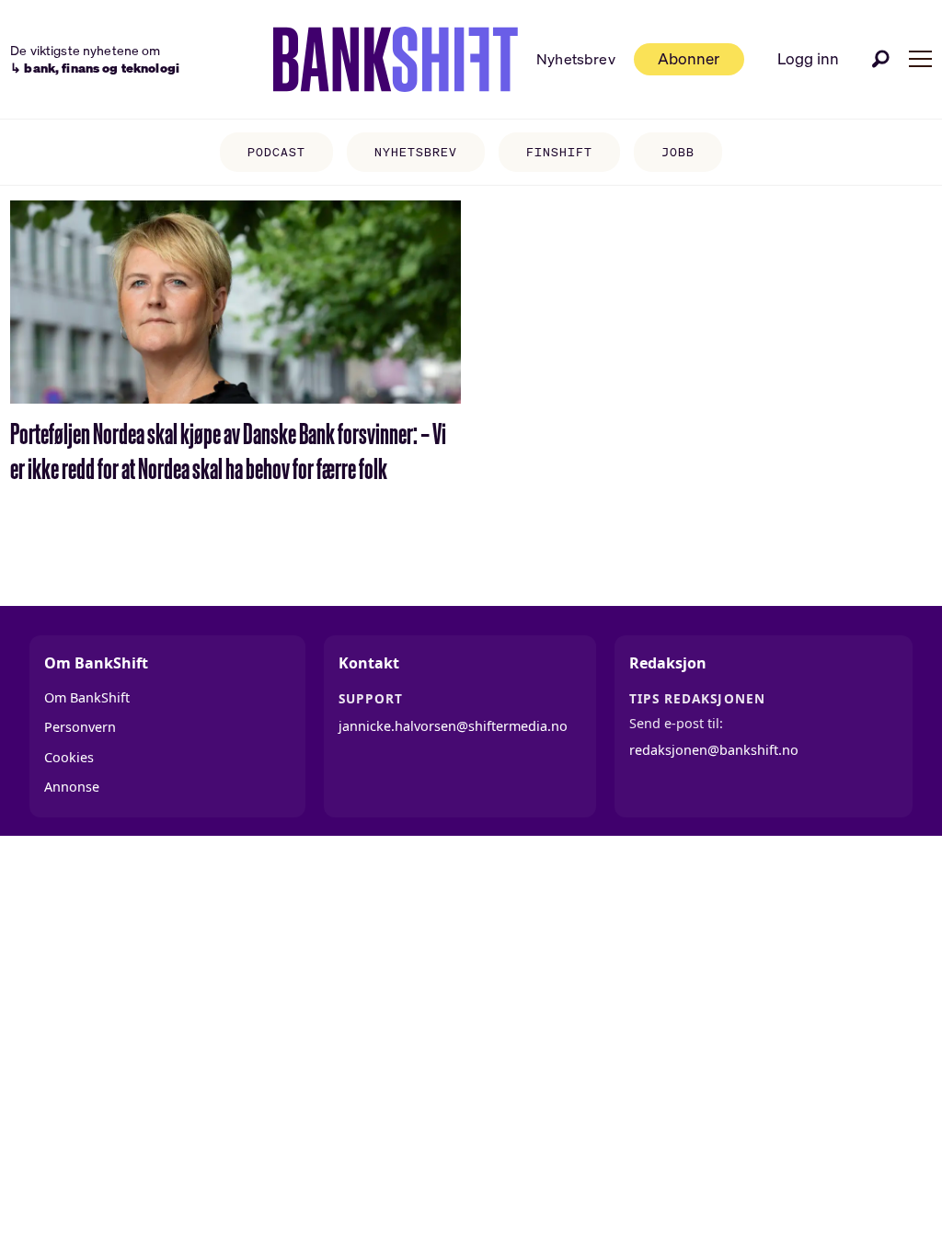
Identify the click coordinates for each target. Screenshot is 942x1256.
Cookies (69, 757)
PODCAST (276, 152)
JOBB (678, 152)
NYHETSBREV (415, 152)
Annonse (71, 786)
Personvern (80, 727)
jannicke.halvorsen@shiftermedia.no (453, 726)
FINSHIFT (559, 152)
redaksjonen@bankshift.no (713, 750)
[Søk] (881, 59)
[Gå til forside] (395, 60)
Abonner (688, 58)
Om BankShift (87, 697)
